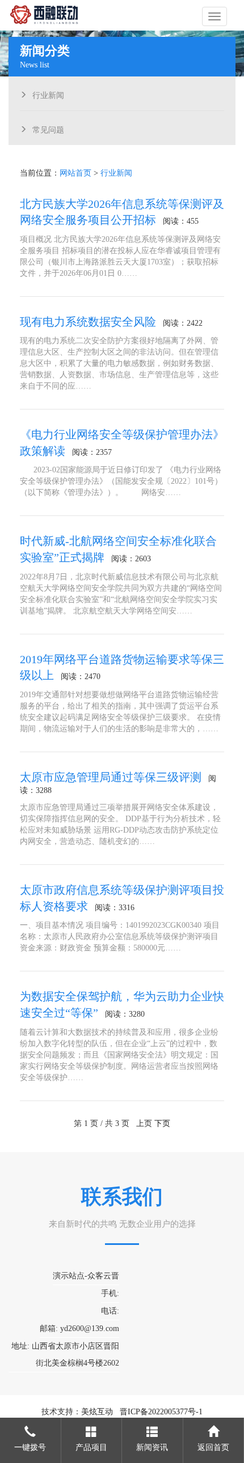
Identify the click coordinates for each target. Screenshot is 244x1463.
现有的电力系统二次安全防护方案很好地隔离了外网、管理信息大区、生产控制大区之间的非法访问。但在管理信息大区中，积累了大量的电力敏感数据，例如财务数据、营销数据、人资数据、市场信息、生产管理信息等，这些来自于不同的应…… (119, 363)
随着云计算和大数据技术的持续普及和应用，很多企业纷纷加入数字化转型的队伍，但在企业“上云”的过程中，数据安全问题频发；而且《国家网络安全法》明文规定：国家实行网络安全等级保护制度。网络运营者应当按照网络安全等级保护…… (119, 1055)
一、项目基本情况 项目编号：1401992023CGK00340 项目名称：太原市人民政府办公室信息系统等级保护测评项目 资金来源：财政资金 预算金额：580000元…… (120, 936)
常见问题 (48, 128)
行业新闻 (48, 94)
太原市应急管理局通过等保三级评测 (110, 777)
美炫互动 (97, 1411)
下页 (162, 1123)
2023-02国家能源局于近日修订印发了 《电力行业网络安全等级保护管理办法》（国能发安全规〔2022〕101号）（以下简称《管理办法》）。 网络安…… (121, 481)
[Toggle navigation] (214, 16)
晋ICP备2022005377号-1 (161, 1411)
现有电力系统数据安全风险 (88, 321)
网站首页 (75, 173)
